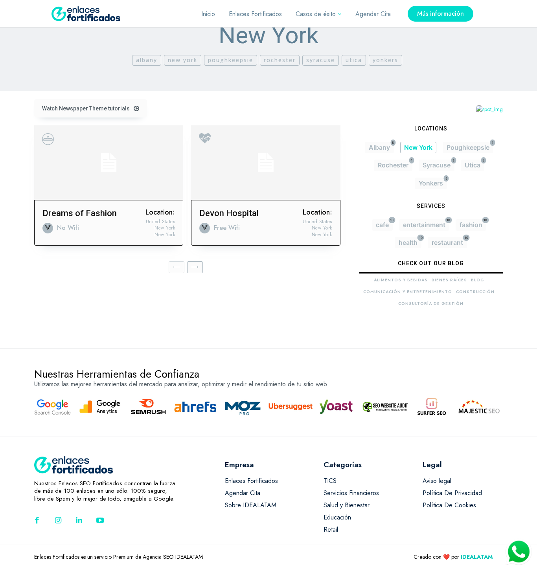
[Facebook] (37, 521)
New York (182, 60)
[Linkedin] (79, 521)
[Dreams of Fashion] (108, 162)
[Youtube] (100, 521)
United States (160, 221)
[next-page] (195, 267)
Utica (354, 60)
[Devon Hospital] (265, 162)
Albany (146, 60)
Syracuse (320, 60)
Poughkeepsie (230, 60)
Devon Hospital (229, 213)
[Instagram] (58, 521)
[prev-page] (176, 267)
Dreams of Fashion (79, 213)
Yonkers (385, 60)
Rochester (280, 60)
